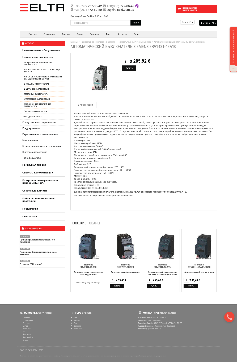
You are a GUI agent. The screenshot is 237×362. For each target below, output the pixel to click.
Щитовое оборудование (34, 152)
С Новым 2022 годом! (31, 264)
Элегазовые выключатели (37, 99)
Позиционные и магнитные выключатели (37, 105)
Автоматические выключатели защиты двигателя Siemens (179, 42)
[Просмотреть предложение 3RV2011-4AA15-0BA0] (199, 245)
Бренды (66, 34)
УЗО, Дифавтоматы (32, 116)
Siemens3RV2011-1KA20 (125, 265)
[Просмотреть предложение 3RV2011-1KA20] (125, 245)
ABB (75, 318)
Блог (108, 34)
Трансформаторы (31, 158)
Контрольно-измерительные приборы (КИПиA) (40, 181)
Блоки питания (30, 140)
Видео (137, 34)
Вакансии (94, 34)
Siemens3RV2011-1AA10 (88, 265)
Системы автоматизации (37, 172)
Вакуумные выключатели (36, 89)
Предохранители (31, 128)
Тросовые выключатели (35, 111)
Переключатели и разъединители (40, 134)
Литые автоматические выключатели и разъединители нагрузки (43, 78)
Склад (80, 34)
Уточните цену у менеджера (88, 283)
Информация (86, 105)
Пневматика (29, 216)
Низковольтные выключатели (37, 57)
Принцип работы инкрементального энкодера (38, 253)
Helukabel (77, 329)
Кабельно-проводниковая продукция (38, 199)
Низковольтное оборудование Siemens (98, 42)
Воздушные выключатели (36, 84)
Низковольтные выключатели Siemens (134, 42)
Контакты (122, 34)
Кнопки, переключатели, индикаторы (41, 146)
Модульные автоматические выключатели (38, 63)
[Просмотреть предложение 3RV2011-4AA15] (162, 245)
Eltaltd (130, 195)
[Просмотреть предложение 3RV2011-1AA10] (88, 245)
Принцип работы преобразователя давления (37, 241)
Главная (32, 34)
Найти (136, 23)
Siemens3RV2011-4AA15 (162, 265)
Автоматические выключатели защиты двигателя (43, 70)
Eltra (75, 323)
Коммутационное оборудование (39, 122)
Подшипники (30, 208)
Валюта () (187, 22)
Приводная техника (34, 164)
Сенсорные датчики (34, 190)
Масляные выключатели (36, 94)
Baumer (76, 320)
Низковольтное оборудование (41, 50)
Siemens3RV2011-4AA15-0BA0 (199, 265)
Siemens (77, 326)
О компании (49, 34)
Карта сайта (27, 337)
